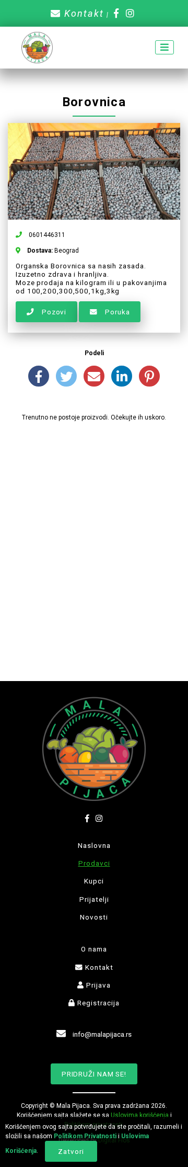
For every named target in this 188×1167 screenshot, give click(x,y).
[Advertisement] (94, 532)
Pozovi (53, 312)
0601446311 (46, 235)
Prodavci (94, 863)
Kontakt (82, 13)
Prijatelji (94, 899)
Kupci (94, 881)
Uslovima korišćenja (140, 1115)
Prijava (97, 985)
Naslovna (94, 845)
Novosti (94, 917)
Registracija (97, 1003)
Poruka (116, 312)
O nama (94, 949)
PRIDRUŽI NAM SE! (94, 1074)
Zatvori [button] (71, 1151)
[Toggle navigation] (164, 47)
